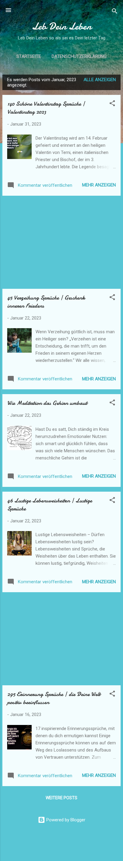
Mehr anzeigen (99, 185)
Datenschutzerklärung (79, 56)
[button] (112, 104)
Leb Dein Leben (61, 26)
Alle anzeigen (100, 79)
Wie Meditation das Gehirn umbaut (47, 403)
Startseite (28, 56)
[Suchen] (114, 12)
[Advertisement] (61, 242)
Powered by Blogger (65, 820)
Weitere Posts (61, 797)
